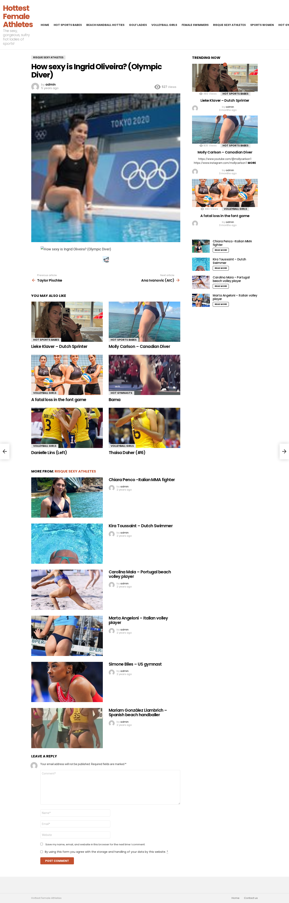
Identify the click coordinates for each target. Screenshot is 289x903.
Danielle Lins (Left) (49, 452)
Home (45, 25)
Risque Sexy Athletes (229, 25)
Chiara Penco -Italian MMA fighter (142, 480)
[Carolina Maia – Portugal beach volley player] (67, 590)
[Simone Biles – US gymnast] (67, 682)
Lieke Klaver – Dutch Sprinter (59, 346)
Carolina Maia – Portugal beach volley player (140, 574)
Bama (115, 399)
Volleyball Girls (164, 25)
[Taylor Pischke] (4, 451)
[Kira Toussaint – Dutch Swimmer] (67, 544)
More (252, 163)
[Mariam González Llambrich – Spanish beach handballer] (67, 728)
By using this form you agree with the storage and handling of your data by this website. (106, 851)
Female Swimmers (195, 25)
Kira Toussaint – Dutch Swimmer (141, 526)
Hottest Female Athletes (18, 16)
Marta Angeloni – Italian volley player (138, 620)
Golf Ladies (138, 25)
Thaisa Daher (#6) (127, 452)
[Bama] (144, 375)
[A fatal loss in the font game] (67, 375)
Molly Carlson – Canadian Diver (139, 346)
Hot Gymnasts (121, 393)
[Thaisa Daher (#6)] (144, 428)
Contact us (251, 898)
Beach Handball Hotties (105, 25)
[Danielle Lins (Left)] (67, 428)
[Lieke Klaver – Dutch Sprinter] (67, 322)
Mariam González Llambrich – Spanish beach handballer (138, 712)
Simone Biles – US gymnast (135, 664)
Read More (221, 250)
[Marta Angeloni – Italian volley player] (67, 636)
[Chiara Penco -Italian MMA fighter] (67, 497)
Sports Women (262, 25)
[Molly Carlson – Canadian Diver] (144, 322)
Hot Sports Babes (68, 25)
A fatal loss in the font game (58, 399)
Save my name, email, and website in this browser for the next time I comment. (95, 844)
